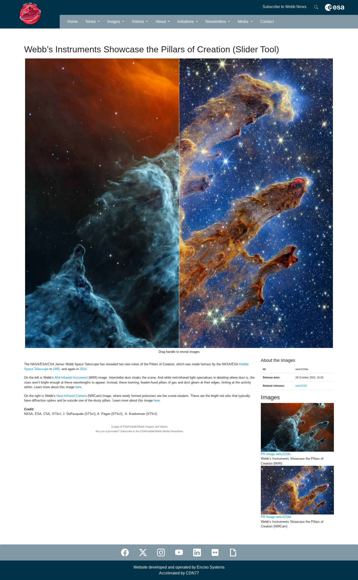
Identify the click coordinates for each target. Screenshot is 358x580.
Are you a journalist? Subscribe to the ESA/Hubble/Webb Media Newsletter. (139, 431)
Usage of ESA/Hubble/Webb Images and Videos (139, 426)
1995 (56, 369)
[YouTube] (179, 552)
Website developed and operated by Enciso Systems (179, 567)
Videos (138, 21)
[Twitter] (143, 552)
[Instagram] (161, 552)
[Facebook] (125, 552)
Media (243, 21)
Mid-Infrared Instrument (71, 377)
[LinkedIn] (197, 552)
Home (72, 21)
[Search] (316, 7)
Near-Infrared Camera (72, 396)
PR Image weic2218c (276, 454)
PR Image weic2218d (276, 517)
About (161, 21)
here (78, 387)
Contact (267, 21)
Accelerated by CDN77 (179, 573)
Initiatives (186, 21)
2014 (83, 369)
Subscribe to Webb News (284, 7)
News (91, 21)
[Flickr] (215, 552)
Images (114, 21)
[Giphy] (233, 552)
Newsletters (216, 21)
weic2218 (301, 385)
